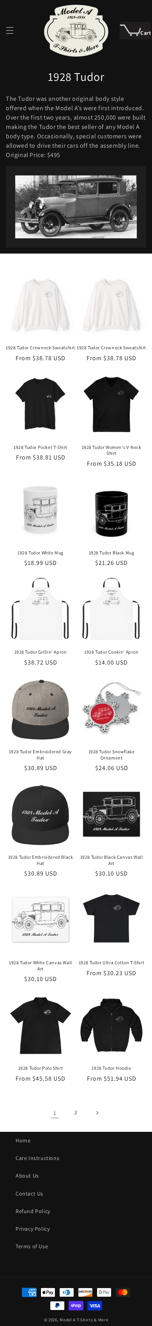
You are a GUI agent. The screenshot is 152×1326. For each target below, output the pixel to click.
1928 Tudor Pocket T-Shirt (40, 447)
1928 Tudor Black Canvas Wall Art (111, 860)
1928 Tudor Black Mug (111, 553)
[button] (9, 30)
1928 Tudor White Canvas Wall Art (40, 966)
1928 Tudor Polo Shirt (40, 1068)
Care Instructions (37, 1158)
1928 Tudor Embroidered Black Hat (40, 860)
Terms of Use (32, 1246)
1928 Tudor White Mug (41, 553)
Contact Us (29, 1193)
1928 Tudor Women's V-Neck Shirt (111, 450)
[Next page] (97, 1112)
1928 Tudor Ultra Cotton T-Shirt (112, 962)
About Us (27, 1175)
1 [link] (55, 1113)
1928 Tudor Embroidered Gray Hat (40, 755)
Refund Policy (33, 1211)
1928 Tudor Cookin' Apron (111, 652)
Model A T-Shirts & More (84, 1319)
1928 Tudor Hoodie (111, 1068)
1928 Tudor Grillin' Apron (40, 652)
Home (23, 1140)
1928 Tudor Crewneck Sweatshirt (40, 347)
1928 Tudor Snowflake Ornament (111, 755)
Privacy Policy (32, 1228)
